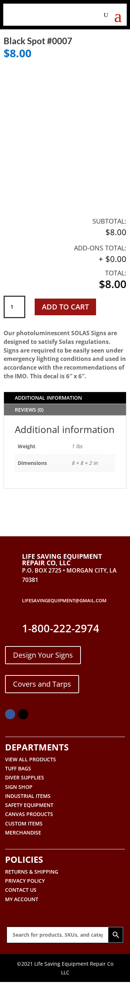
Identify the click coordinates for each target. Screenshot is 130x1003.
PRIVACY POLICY (25, 880)
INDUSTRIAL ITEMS (28, 795)
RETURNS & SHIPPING (31, 871)
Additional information (48, 397)
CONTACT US (20, 889)
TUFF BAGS (18, 768)
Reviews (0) (29, 409)
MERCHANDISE (23, 832)
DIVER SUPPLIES (24, 777)
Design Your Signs (43, 655)
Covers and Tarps (42, 684)
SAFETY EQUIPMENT (29, 805)
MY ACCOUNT (21, 899)
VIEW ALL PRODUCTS (30, 759)
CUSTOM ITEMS (24, 823)
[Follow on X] (23, 714)
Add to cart (65, 307)
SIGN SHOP (18, 786)
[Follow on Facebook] (10, 714)
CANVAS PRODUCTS (29, 814)
